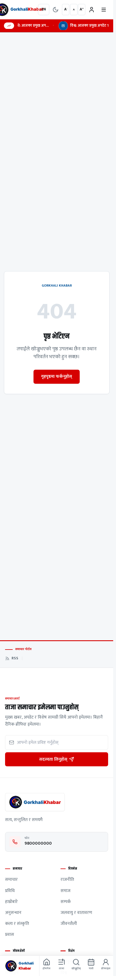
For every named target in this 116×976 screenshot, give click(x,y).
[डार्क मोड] (55, 9)
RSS (15, 658)
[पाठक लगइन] (91, 9)
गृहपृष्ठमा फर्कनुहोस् (56, 376)
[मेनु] (104, 9)
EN (43, 9)
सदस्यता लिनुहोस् (53, 759)
